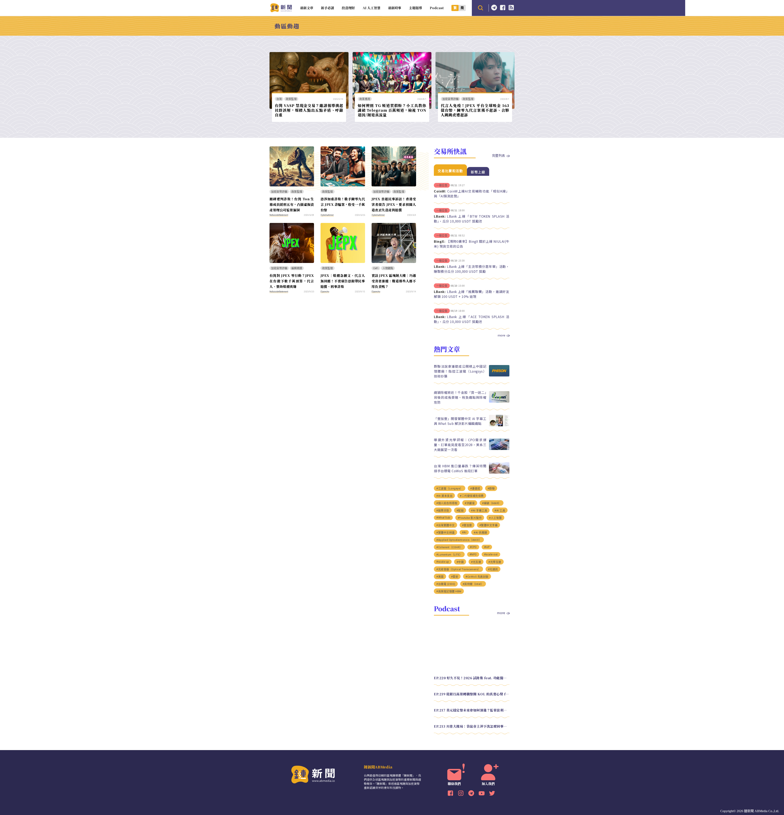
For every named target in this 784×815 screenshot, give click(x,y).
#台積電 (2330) (445, 584)
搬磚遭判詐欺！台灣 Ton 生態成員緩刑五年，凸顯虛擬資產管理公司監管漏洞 (292, 204)
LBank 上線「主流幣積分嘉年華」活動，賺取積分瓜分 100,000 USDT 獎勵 (471, 269)
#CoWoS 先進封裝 (477, 576)
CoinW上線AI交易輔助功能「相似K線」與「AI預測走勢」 (471, 193)
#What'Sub (443, 517)
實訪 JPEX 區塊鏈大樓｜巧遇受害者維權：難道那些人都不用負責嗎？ (394, 281)
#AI (464, 532)
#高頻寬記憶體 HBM (448, 591)
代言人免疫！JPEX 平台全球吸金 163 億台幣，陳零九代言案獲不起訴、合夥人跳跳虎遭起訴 (475, 110)
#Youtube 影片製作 (470, 517)
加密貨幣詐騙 (450, 98)
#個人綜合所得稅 (446, 503)
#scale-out (491, 554)
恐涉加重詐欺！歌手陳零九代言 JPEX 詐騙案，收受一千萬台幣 (343, 204)
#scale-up (442, 561)
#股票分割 (442, 510)
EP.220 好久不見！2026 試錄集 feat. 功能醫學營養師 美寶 (471, 678)
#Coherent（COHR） (449, 547)
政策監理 (291, 98)
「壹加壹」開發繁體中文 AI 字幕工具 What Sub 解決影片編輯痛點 (460, 421)
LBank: (440, 216)
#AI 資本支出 (444, 495)
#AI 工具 (499, 510)
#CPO (473, 547)
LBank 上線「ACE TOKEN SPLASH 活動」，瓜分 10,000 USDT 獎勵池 (471, 319)
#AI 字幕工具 (479, 510)
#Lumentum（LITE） (449, 554)
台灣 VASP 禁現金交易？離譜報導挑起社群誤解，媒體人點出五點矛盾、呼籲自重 (309, 110)
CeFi (376, 268)
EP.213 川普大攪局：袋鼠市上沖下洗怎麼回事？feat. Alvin (471, 726)
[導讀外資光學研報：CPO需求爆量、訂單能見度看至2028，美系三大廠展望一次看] (499, 449)
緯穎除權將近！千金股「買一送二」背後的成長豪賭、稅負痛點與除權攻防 (460, 397)
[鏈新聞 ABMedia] (281, 11)
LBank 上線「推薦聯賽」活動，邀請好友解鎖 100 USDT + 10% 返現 (471, 294)
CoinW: (440, 191)
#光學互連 (494, 561)
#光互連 (476, 561)
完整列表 (498, 155)
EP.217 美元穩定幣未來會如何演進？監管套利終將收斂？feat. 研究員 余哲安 (471, 710)
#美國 (440, 576)
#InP (487, 547)
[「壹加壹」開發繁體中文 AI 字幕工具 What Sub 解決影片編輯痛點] (499, 425)
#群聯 (491, 488)
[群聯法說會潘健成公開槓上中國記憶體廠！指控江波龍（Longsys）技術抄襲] (499, 375)
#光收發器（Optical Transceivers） (458, 569)
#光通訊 (493, 569)
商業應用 (364, 98)
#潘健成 (475, 488)
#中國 (460, 561)
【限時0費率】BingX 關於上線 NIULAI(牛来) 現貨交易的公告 (471, 244)
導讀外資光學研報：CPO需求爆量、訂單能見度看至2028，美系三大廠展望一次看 (460, 444)
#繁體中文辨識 (445, 532)
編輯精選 (296, 268)
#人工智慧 (495, 517)
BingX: (439, 241)
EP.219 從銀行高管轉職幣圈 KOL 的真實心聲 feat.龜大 (471, 694)
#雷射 (454, 576)
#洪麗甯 (470, 503)
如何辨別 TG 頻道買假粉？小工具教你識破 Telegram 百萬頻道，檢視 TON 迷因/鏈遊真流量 (392, 110)
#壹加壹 (467, 525)
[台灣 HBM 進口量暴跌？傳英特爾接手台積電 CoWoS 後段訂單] (499, 472)
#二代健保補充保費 (472, 495)
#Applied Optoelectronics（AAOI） (458, 539)
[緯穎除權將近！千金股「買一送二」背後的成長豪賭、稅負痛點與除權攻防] (499, 401)
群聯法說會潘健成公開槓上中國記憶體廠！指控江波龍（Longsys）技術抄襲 (460, 371)
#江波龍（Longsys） (449, 488)
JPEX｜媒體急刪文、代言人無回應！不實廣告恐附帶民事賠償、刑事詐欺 (343, 281)
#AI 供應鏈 (480, 532)
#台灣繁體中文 (445, 525)
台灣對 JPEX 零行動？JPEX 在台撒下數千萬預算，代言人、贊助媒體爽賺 (292, 281)
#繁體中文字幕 (488, 525)
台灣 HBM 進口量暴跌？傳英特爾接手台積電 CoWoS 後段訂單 (460, 468)
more (501, 335)
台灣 (279, 98)
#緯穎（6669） (491, 503)
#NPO (473, 554)
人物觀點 (388, 268)
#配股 (460, 510)
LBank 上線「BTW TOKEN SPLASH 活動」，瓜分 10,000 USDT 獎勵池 (471, 219)
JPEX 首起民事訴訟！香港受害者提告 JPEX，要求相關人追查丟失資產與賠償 (394, 204)
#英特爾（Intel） (473, 584)
